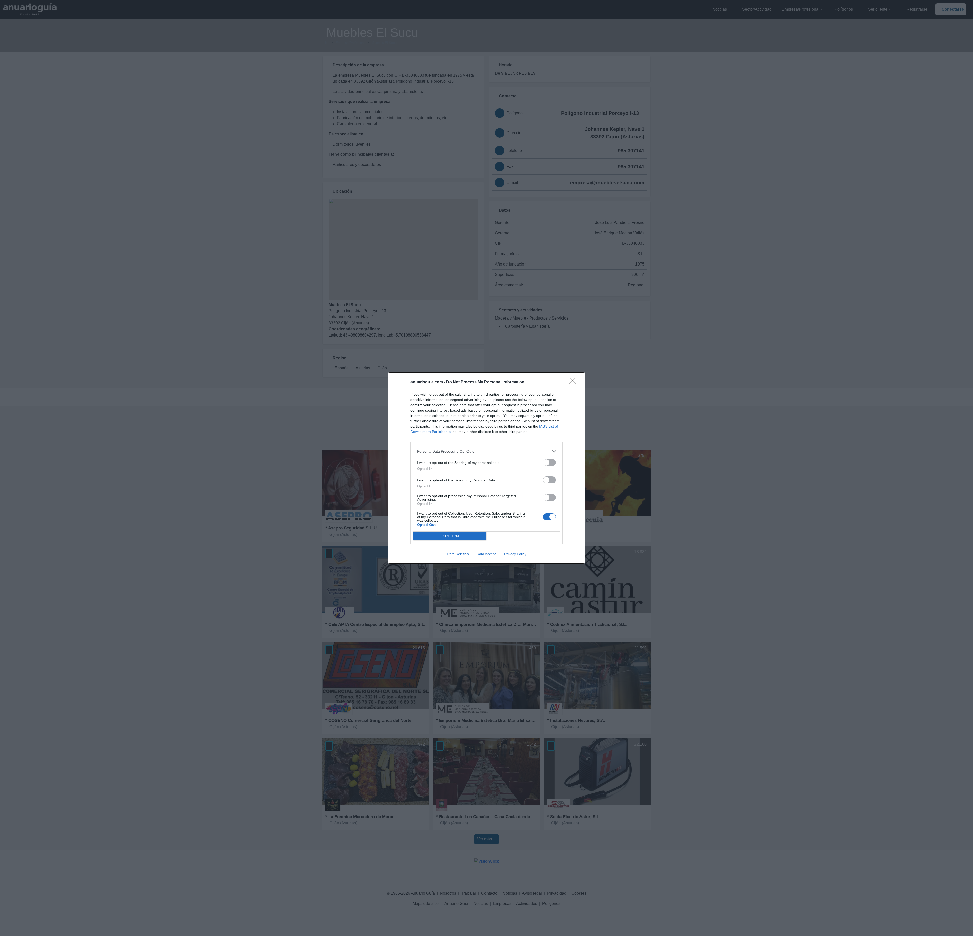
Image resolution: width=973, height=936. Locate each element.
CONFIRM (450, 536)
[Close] (574, 382)
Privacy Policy (515, 554)
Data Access (486, 554)
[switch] (549, 462)
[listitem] (486, 451)
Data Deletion (458, 554)
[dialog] (486, 468)
